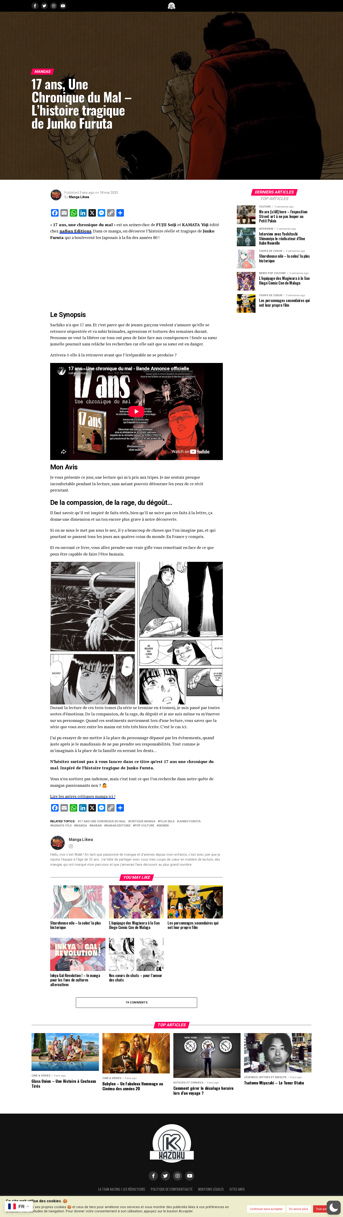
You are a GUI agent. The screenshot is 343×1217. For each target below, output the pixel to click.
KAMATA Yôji (62, 825)
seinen (163, 825)
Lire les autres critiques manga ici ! (82, 796)
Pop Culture (144, 825)
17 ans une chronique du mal (103, 821)
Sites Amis (237, 1189)
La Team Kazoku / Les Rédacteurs (121, 1189)
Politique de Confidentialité (171, 1189)
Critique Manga (142, 821)
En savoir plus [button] (298, 1209)
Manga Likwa (79, 197)
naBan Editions (75, 231)
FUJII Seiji (167, 821)
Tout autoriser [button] (325, 1209)
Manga (81, 825)
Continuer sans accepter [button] (266, 1209)
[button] (334, 1208)
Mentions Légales (211, 1189)
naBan (96, 825)
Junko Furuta (190, 821)
